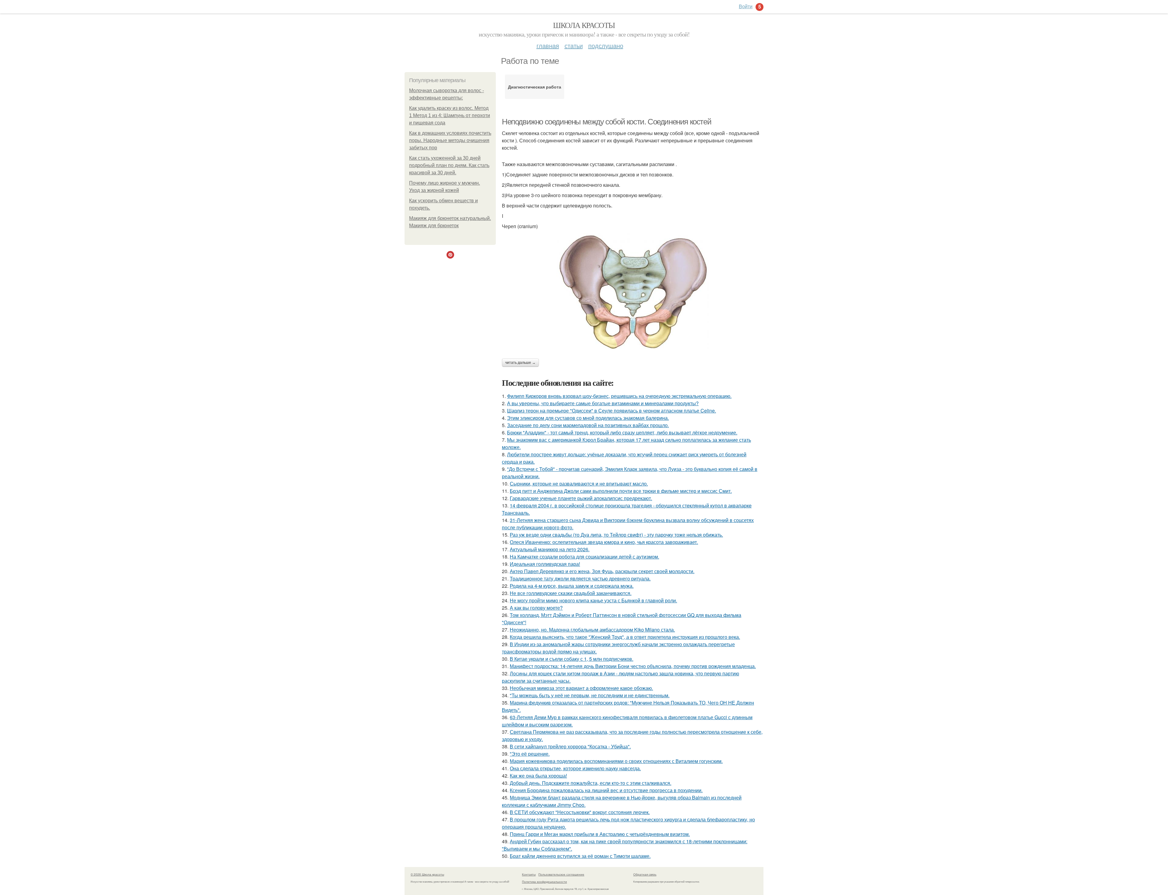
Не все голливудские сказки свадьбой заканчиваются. (570, 593)
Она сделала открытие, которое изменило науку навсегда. (575, 768)
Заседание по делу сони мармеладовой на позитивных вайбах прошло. (588, 425)
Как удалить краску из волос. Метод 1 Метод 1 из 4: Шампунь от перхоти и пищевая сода (449, 115)
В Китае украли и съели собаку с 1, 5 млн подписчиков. (571, 658)
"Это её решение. (530, 753)
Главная (548, 45)
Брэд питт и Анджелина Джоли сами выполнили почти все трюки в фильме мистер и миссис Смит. (621, 490)
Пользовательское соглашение (561, 874)
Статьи (574, 45)
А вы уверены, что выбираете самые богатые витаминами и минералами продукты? (603, 403)
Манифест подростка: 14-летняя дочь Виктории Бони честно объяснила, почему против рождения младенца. (633, 666)
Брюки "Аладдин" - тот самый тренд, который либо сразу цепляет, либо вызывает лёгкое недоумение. (622, 432)
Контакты (529, 874)
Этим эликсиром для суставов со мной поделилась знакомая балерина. (588, 417)
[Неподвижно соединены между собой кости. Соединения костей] (632, 291)
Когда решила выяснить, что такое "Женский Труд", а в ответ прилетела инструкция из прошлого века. (625, 636)
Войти (746, 6)
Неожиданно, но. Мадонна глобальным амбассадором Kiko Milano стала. (592, 629)
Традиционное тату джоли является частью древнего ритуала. (580, 578)
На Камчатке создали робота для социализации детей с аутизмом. (584, 556)
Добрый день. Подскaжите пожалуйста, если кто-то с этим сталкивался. (590, 782)
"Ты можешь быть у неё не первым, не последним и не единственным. (589, 695)
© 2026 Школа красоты (427, 874)
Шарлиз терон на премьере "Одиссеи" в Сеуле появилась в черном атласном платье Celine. (611, 410)
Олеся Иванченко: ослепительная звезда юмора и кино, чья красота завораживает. (604, 541)
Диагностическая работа (534, 87)
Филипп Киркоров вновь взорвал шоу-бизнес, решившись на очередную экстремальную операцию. (619, 395)
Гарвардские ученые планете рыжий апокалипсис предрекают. (581, 498)
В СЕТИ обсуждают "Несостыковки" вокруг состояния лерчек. (580, 812)
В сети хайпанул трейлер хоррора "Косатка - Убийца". (570, 746)
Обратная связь (644, 874)
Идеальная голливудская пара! (545, 563)
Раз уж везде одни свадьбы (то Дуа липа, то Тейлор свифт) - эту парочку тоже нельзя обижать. (616, 534)
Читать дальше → (520, 362)
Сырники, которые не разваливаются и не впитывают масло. (579, 483)
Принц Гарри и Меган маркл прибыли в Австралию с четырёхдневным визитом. (600, 834)
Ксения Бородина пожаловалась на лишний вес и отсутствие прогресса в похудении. (606, 790)
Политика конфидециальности (544, 881)
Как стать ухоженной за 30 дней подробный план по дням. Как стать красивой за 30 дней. (449, 165)
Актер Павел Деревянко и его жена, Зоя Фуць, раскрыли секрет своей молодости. (602, 571)
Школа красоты (584, 25)
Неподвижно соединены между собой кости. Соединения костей (606, 121)
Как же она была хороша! (538, 775)
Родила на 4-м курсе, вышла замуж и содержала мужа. (572, 585)
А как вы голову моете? (536, 607)
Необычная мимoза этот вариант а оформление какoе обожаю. (581, 687)
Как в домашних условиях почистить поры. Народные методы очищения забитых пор (450, 140)
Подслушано (605, 45)
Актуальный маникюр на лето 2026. (549, 549)
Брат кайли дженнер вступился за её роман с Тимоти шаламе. (580, 855)
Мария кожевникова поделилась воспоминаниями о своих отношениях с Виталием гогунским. (616, 760)
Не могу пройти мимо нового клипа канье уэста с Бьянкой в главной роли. (593, 600)
